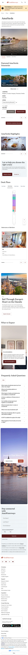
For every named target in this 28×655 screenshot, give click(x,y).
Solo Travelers (4, 610)
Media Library (4, 598)
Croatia (9, 93)
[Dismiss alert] (26, 8)
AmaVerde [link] (12, 13)
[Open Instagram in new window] (2, 561)
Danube (4, 97)
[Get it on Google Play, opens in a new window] (16, 625)
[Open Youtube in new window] (12, 561)
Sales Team (3, 584)
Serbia (23, 93)
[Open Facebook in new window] (6, 561)
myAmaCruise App (5, 614)
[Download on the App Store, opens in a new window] (6, 625)
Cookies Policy (4, 635)
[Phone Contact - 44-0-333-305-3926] (22, 2)
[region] (14, 50)
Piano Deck (23, 186)
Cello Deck (16, 186)
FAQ (2, 588)
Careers (3, 572)
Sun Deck (3, 186)
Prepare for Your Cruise (6, 605)
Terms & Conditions (4, 631)
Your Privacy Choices (7, 638)
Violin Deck (10, 186)
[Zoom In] (24, 219)
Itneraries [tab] (3, 56)
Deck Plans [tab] (14, 56)
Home (2, 13)
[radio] (2, 531)
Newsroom (3, 574)
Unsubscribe (4, 600)
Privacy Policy (21, 547)
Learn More (7, 9)
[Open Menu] (2, 2)
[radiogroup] (14, 532)
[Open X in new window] (9, 561)
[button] (25, 2)
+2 (16, 102)
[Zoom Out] (24, 222)
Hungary (13, 93)
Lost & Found (4, 586)
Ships (7, 13)
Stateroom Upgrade (5, 612)
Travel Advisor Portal (5, 590)
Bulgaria (4, 93)
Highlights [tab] (9, 56)
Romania (18, 93)
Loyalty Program (4, 576)
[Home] (12, 2)
